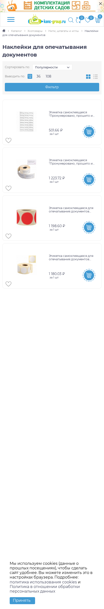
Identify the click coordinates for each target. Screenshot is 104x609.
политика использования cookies (43, 582)
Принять (21, 600)
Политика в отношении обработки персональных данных (45, 589)
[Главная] (4, 31)
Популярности (46, 67)
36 (39, 76)
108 (48, 76)
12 (29, 76)
